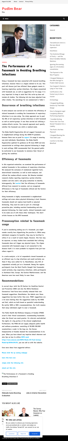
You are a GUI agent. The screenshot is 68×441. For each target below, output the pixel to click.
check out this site (8, 368)
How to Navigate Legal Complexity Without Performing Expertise (57, 113)
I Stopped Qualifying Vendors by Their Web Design (57, 105)
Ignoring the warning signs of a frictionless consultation (57, 66)
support (26, 137)
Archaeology (54, 100)
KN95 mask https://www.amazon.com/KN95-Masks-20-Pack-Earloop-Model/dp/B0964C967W (21, 339)
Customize (11, 433)
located (18, 183)
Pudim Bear (12, 8)
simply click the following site (12, 363)
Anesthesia (53, 51)
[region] (23, 427)
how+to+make (13, 383)
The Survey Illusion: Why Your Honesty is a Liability (39, 412)
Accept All (34, 433)
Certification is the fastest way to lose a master (57, 94)
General (4, 62)
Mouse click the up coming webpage (14, 353)
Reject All (23, 433)
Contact (21, 1)
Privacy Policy (29, 1)
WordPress (30, 438)
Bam (38, 438)
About (15, 1)
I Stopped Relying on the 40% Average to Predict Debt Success (57, 80)
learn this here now (9, 358)
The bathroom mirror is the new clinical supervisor (57, 45)
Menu (6, 19)
